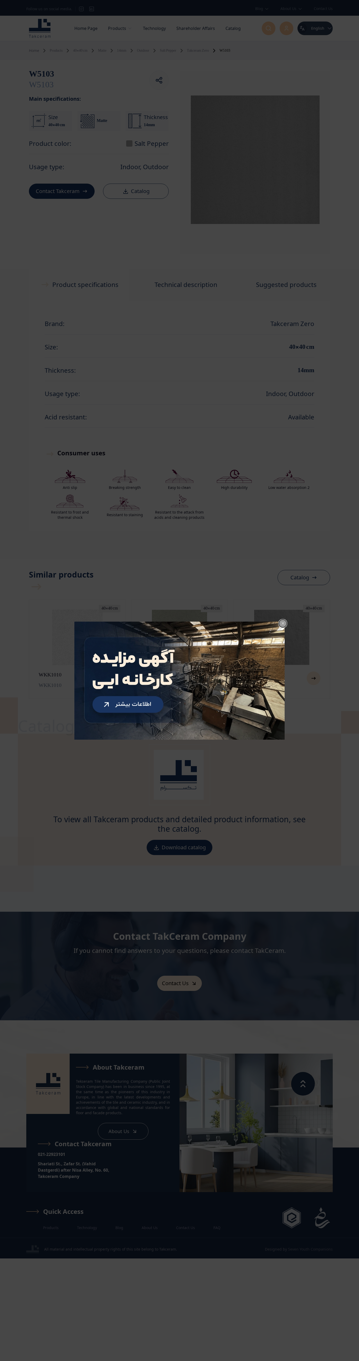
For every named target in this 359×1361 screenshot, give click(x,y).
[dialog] (179, 681)
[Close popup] (283, 623)
